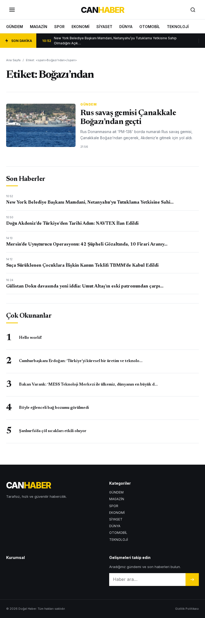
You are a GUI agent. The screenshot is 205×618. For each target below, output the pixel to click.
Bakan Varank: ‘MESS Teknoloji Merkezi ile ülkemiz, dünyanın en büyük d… (88, 385)
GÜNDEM (14, 26)
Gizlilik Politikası (187, 609)
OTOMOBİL (149, 26)
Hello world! (30, 338)
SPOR (59, 26)
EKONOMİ (80, 26)
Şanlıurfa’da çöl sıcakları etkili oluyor (52, 431)
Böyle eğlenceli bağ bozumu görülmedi (54, 408)
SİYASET (104, 26)
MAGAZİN (38, 26)
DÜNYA (125, 26)
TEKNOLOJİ (178, 26)
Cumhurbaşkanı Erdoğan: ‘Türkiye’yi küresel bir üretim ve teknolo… (81, 361)
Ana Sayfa (13, 60)
